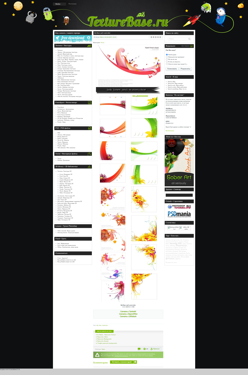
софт (186, 255)
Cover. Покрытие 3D (66, 174)
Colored (168, 242)
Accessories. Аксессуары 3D (66, 196)
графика (175, 247)
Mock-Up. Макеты (63, 140)
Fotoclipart (60, 107)
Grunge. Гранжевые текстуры (66, 68)
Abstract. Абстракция (63, 135)
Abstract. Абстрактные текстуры (67, 52)
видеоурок (169, 247)
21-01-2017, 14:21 (110, 37)
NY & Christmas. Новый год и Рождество (70, 118)
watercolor (105, 325)
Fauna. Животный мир (64, 111)
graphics (181, 242)
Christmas (186, 240)
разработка (182, 253)
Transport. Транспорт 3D (65, 218)
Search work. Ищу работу (176, 85)
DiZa (101, 37)
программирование (172, 253)
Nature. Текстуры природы (65, 76)
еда (185, 247)
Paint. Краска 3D (65, 185)
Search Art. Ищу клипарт (175, 83)
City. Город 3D (62, 199)
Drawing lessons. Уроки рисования (68, 232)
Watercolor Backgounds (104, 339)
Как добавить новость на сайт (66, 260)
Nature (186, 242)
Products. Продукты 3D (64, 210)
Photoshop (173, 244)
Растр (188, 253)
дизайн (181, 247)
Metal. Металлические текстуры (67, 74)
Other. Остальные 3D (66, 192)
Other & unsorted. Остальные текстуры (69, 96)
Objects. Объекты (62, 144)
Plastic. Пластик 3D (65, 187)
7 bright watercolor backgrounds (107, 343)
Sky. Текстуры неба (63, 85)
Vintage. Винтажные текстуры (66, 91)
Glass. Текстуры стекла (64, 65)
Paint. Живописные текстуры (66, 80)
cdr (181, 240)
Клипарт (177, 249)
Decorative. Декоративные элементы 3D (69, 201)
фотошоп (170, 258)
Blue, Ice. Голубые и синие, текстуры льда (70, 56)
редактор (168, 255)
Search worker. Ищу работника (177, 87)
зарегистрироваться (121, 355)
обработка (184, 249)
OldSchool (60, 78)
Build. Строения (62, 138)
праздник (175, 251)
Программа (182, 251)
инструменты (170, 249)
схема (190, 255)
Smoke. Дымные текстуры (65, 87)
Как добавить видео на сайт (66, 261)
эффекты (177, 258)
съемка (168, 257)
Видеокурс (181, 245)
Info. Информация (63, 243)
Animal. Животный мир (64, 54)
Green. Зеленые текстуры (65, 67)
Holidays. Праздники (63, 116)
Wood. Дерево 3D (65, 191)
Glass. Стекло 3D (65, 178)
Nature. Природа (62, 142)
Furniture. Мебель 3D (64, 205)
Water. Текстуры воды (64, 92)
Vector (59, 158)
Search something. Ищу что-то (177, 89)
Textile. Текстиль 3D (66, 189)
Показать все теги (171, 262)
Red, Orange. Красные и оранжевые (68, 83)
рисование (180, 255)
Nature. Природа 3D (63, 209)
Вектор (172, 246)
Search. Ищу (171, 81)
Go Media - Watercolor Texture (106, 334)
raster (184, 243)
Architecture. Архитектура (65, 109)
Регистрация (72, 4)
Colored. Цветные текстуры (65, 57)
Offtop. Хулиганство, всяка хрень (67, 247)
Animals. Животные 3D (64, 198)
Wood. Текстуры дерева (64, 94)
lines (100, 325)
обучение (169, 251)
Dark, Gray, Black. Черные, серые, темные (70, 59)
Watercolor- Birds (102, 337)
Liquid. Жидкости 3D (66, 180)
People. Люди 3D (62, 212)
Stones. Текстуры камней (65, 89)
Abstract (168, 240)
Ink (97, 325)
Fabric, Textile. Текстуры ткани (67, 61)
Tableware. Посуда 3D (64, 214)
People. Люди (61, 122)
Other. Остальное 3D (63, 220)
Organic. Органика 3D (66, 183)
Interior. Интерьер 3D (64, 207)
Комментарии (170, 130)
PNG (180, 244)
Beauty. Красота (62, 136)
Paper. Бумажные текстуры (65, 81)
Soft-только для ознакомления (66, 245)
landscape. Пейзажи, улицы (65, 120)
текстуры (173, 257)
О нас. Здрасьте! (62, 258)
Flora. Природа (62, 112)
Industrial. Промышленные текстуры (68, 70)
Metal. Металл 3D (65, 181)
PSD (58, 133)
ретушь (174, 255)
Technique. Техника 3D (64, 216)
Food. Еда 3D (64, 176)
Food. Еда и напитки (63, 114)
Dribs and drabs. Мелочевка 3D (67, 203)
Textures (60, 50)
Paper (167, 243)
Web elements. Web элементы (66, 147)
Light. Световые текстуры (65, 72)
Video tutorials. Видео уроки (66, 230)
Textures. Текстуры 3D (64, 171)
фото (178, 257)
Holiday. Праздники (63, 160)
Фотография (185, 257)
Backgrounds (175, 240)
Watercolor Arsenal (102, 341)
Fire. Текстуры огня (63, 63)
